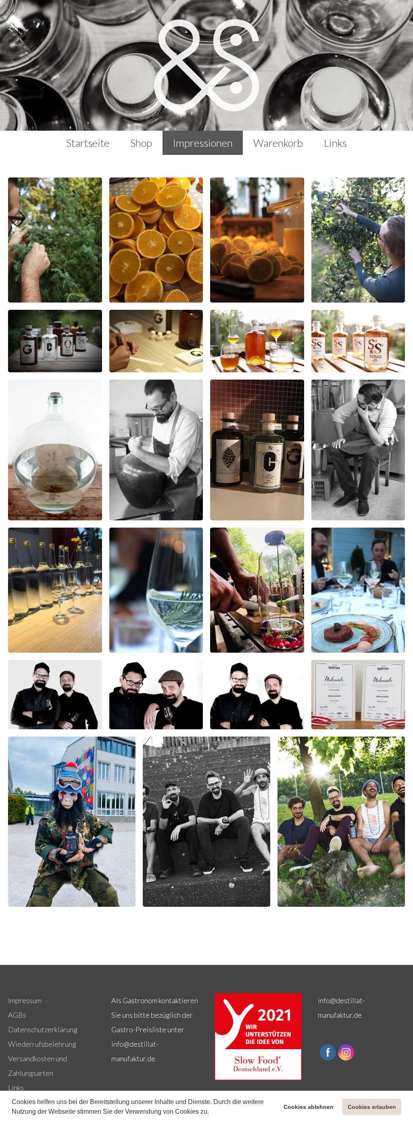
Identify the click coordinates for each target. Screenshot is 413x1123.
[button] (212, 1112)
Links (16, 1087)
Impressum (25, 1000)
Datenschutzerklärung (42, 1029)
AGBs (17, 1014)
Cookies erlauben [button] (372, 1107)
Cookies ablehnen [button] (309, 1107)
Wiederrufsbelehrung (42, 1044)
